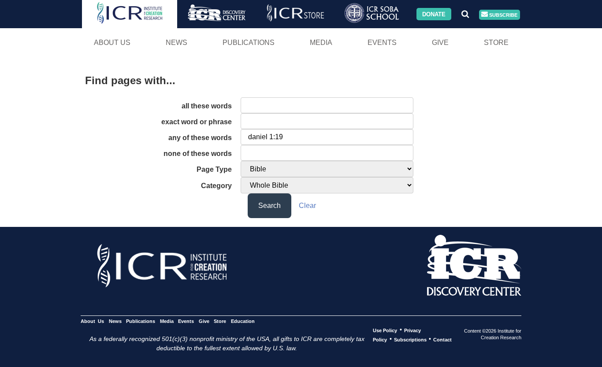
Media (321, 42)
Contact (442, 339)
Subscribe (502, 14)
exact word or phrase (196, 122)
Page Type (214, 169)
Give (440, 42)
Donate (434, 14)
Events (382, 42)
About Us (112, 42)
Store (496, 42)
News (176, 42)
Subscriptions (410, 339)
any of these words (200, 137)
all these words (207, 106)
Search (269, 205)
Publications (249, 42)
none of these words (198, 153)
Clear (307, 205)
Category (216, 185)
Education (242, 320)
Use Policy (385, 330)
